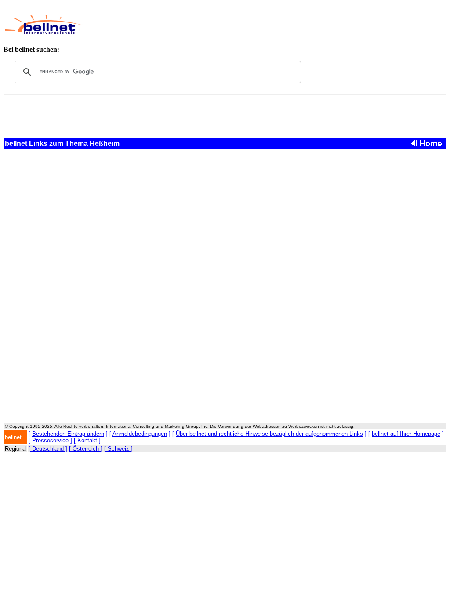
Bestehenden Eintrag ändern (68, 433)
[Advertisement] (253, 24)
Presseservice (50, 440)
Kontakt (87, 440)
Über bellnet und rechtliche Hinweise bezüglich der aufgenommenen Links (269, 433)
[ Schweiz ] (118, 448)
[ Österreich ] (85, 448)
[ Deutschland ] (48, 448)
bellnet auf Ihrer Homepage (406, 433)
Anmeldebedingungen (139, 433)
